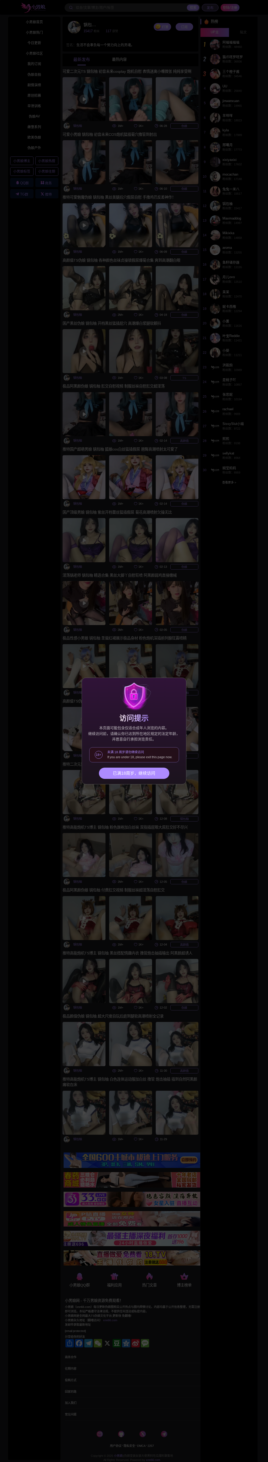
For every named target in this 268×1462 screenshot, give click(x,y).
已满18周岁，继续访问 (134, 773)
